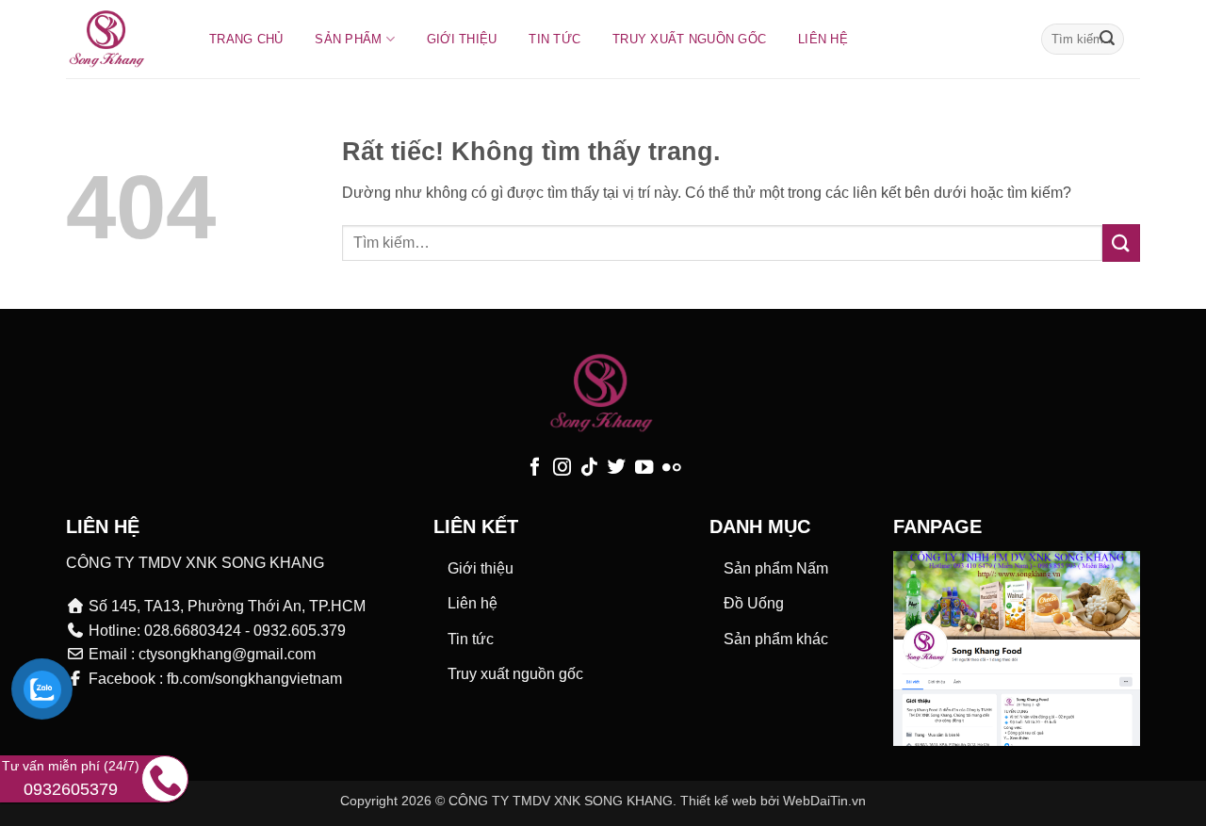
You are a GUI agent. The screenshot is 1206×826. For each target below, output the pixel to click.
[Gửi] (1107, 40)
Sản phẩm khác (776, 639)
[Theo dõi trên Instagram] (562, 468)
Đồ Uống (754, 603)
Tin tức (554, 39)
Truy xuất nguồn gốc (689, 39)
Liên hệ (823, 39)
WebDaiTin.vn (824, 800)
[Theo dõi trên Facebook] (535, 468)
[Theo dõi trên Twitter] (617, 468)
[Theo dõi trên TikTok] (589, 468)
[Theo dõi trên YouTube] (644, 468)
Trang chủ (246, 39)
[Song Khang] (118, 39)
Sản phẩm (348, 39)
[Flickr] (671, 468)
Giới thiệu (462, 39)
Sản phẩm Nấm (776, 568)
